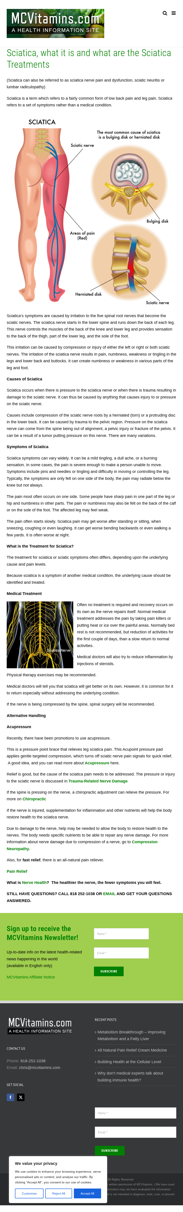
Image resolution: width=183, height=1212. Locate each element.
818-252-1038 (33, 1061)
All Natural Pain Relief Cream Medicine (132, 1050)
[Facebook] (10, 1097)
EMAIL (109, 894)
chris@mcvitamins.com (39, 1067)
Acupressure (97, 763)
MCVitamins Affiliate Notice (31, 977)
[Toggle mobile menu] (174, 13)
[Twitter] (21, 1097)
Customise (29, 1193)
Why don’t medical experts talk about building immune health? (130, 1076)
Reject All (58, 1193)
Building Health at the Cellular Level (129, 1062)
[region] (58, 1179)
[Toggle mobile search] (165, 13)
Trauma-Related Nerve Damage (98, 781)
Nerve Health (34, 882)
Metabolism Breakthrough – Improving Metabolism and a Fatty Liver (131, 1035)
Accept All (87, 1193)
